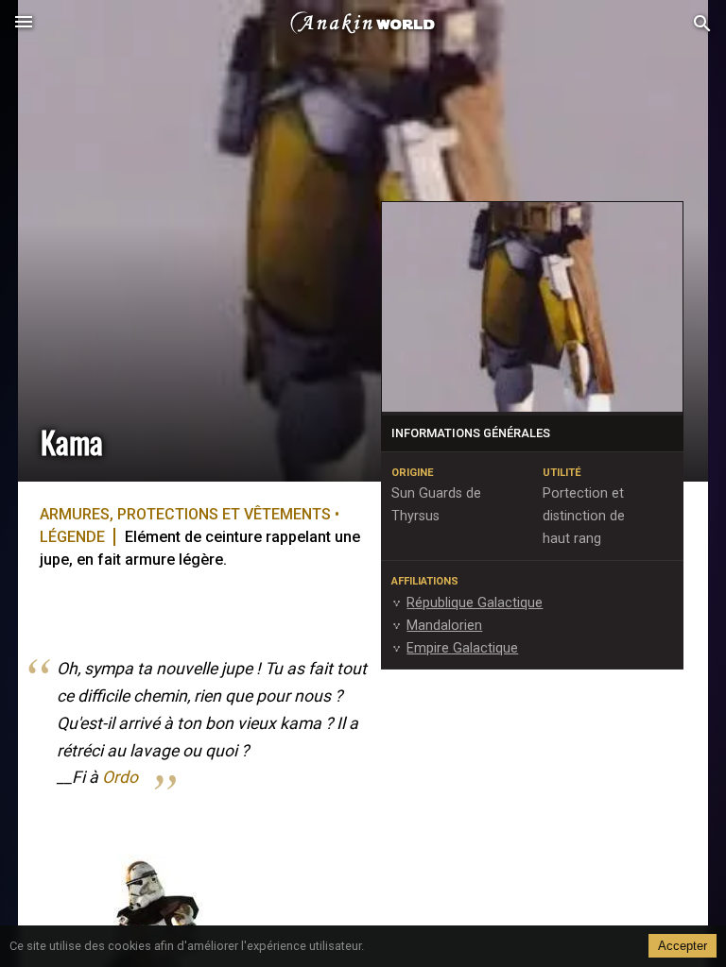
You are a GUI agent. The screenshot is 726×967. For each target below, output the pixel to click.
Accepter (682, 946)
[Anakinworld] (363, 23)
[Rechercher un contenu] (702, 24)
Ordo (120, 777)
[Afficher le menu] (23, 23)
